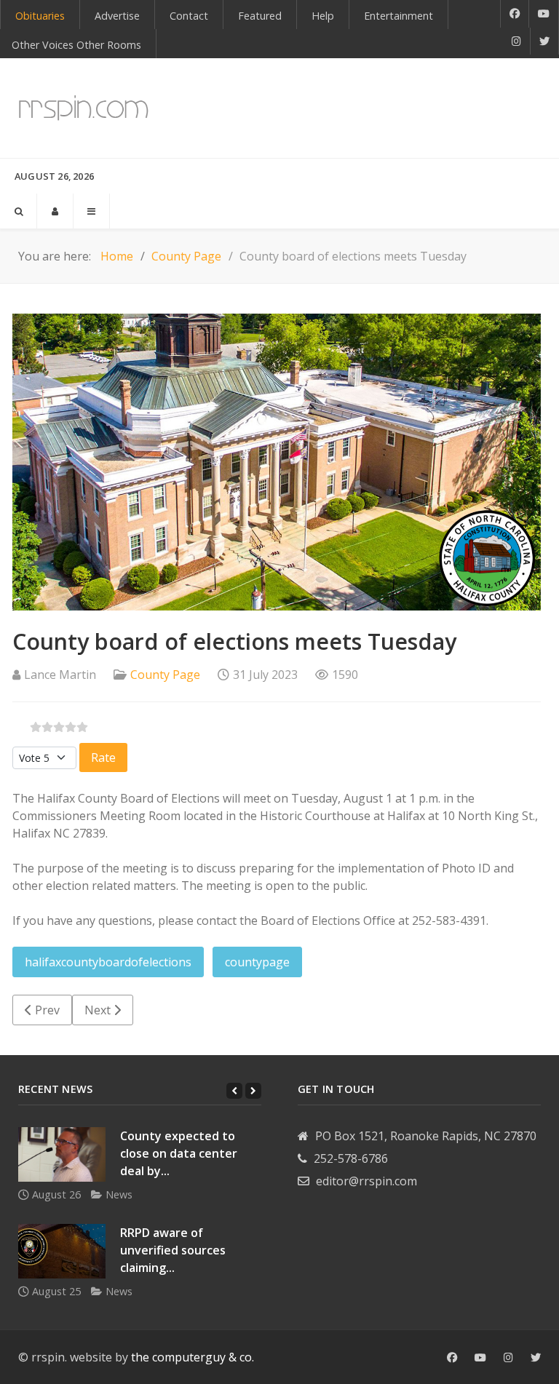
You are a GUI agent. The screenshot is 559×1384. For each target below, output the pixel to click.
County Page (165, 675)
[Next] (253, 1091)
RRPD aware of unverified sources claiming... (173, 1250)
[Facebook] (514, 14)
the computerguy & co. (192, 1357)
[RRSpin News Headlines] (83, 108)
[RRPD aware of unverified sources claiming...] (62, 1251)
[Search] (18, 211)
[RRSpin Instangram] (517, 41)
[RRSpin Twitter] (545, 41)
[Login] (55, 211)
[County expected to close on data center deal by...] (62, 1154)
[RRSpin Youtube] (544, 14)
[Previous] (234, 1091)
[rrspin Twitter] (535, 1358)
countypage (257, 962)
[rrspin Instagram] (508, 1358)
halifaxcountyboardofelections (108, 962)
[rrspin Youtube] (480, 1358)
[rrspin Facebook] (452, 1358)
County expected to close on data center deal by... (178, 1153)
